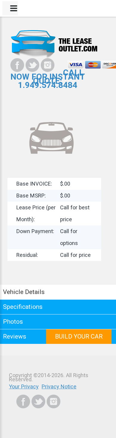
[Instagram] (47, 65)
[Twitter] (32, 65)
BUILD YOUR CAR (79, 336)
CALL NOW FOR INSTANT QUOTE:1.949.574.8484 (47, 79)
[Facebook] (17, 65)
